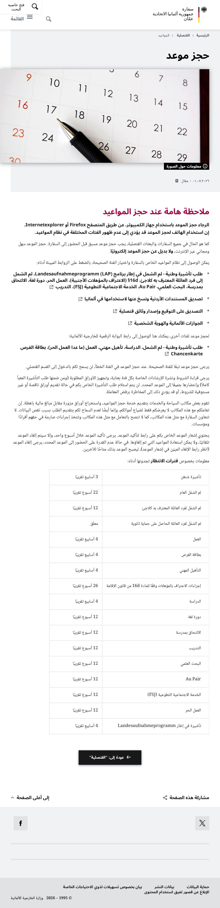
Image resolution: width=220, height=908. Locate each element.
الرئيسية (202, 35)
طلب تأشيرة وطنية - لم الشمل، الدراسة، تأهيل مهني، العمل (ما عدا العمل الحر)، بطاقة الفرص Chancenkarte (111, 351)
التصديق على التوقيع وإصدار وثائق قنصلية (161, 311)
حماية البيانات (198, 887)
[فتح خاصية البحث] (50, 16)
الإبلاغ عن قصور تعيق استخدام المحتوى (176, 892)
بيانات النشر (164, 887)
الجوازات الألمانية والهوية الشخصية (168, 323)
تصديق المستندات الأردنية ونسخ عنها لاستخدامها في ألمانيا (144, 299)
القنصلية (183, 35)
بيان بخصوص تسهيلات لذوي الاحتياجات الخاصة (102, 887)
